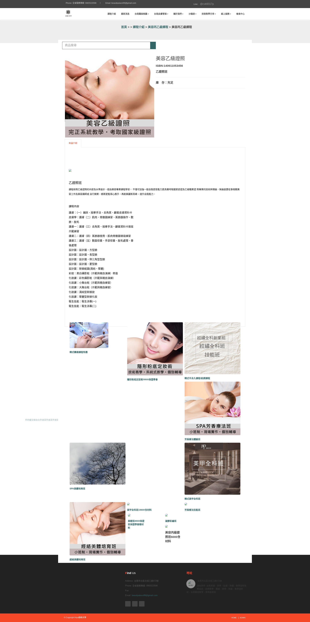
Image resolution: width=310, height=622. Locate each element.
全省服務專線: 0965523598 (84, 3)
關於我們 (177, 14)
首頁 (123, 27)
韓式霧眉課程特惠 (79, 352)
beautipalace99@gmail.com (123, 3)
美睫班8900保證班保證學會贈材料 (136, 524)
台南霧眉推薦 (141, 14)
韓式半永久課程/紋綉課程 (197, 378)
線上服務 (225, 14)
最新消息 (125, 14)
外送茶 (49, 420)
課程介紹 (112, 14)
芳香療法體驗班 (192, 439)
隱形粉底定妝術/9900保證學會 (142, 379)
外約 (27, 420)
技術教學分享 (208, 14)
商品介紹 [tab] (73, 143)
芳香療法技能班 (192, 510)
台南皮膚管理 (160, 14)
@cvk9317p (202, 4)
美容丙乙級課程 (158, 27)
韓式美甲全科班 (192, 498)
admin (242, 618)
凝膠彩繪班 (170, 521)
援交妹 (32, 420)
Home (234, 618)
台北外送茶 (41, 420)
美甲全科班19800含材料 (139, 510)
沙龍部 (192, 14)
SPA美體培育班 (77, 488)
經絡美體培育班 (77, 559)
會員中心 (240, 14)
